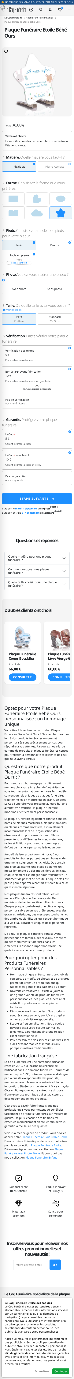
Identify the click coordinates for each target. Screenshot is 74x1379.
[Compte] (50, 10)
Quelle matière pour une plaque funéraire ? (29, 558)
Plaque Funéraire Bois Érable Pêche (45, 1137)
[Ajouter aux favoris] (6, 51)
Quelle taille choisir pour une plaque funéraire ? (32, 583)
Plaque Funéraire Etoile (46, 1145)
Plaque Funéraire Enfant (41, 1157)
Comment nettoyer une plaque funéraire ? (29, 571)
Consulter (22, 677)
